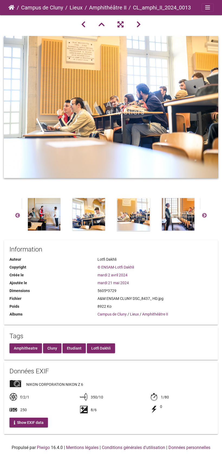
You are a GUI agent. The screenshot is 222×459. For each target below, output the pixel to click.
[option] (44, 214)
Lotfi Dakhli (101, 348)
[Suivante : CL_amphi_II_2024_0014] (138, 25)
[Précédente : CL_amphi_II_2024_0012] (83, 25)
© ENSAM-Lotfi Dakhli (115, 267)
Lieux (76, 7)
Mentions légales (82, 447)
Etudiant (74, 348)
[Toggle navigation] (208, 8)
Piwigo (43, 447)
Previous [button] (17, 215)
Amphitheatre (26, 348)
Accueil (11, 8)
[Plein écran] (120, 25)
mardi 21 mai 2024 (113, 283)
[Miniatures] (101, 25)
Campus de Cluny (42, 7)
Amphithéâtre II (107, 7)
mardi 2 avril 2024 (112, 275)
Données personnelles (189, 447)
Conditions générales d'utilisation (133, 447)
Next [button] (204, 215)
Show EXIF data (30, 422)
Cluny (52, 348)
